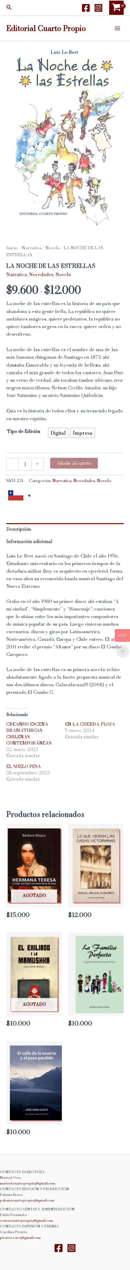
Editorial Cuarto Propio (46, 28)
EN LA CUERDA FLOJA (90, 724)
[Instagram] (98, 7)
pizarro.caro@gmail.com (20, 1237)
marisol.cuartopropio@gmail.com (27, 1183)
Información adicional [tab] (29, 541)
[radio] (58, 433)
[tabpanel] (65, 133)
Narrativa (31, 248)
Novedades (41, 274)
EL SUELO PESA (23, 766)
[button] (9, 7)
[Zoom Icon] (65, 133)
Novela (52, 248)
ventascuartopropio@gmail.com (26, 1220)
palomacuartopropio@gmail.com (27, 1200)
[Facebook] (85, 7)
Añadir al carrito (74, 463)
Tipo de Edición (23, 431)
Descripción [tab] (18, 529)
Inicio (12, 248)
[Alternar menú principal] (117, 28)
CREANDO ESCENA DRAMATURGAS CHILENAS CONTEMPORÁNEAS (28, 734)
